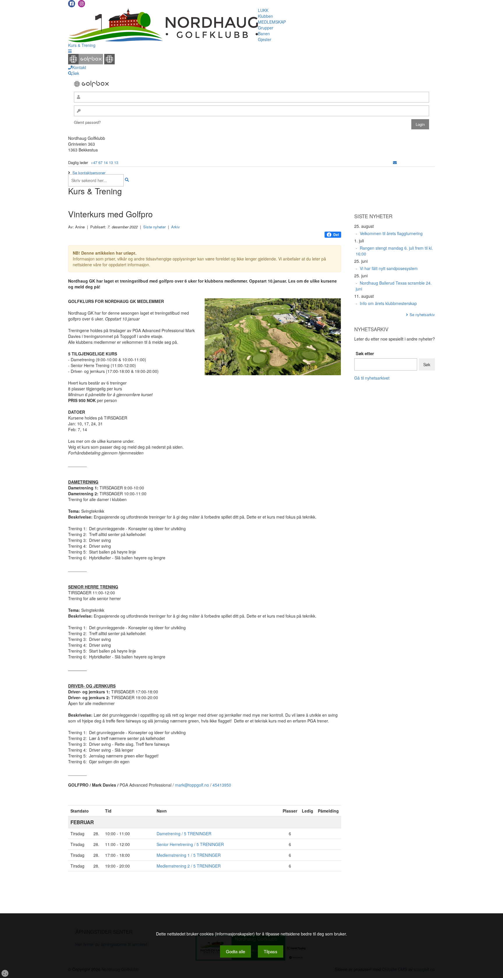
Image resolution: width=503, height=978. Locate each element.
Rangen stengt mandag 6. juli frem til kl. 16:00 (394, 251)
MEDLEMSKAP (272, 22)
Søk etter (365, 353)
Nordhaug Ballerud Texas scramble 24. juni (394, 286)
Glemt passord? (87, 122)
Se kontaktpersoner (88, 172)
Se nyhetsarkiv (422, 314)
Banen (264, 33)
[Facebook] (71, 3)
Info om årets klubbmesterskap (388, 303)
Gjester (264, 39)
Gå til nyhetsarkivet (371, 378)
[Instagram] (81, 3)
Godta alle (235, 951)
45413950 (221, 785)
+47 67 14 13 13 (104, 162)
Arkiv (175, 227)
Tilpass (270, 951)
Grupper (265, 28)
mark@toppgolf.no (192, 785)
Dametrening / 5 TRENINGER (184, 833)
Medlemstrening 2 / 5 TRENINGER (189, 866)
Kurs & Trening (81, 45)
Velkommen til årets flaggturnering (391, 233)
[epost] (395, 162)
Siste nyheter (154, 227)
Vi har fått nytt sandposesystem (389, 268)
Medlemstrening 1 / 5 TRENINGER (189, 855)
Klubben (265, 16)
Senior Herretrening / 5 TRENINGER (190, 844)
